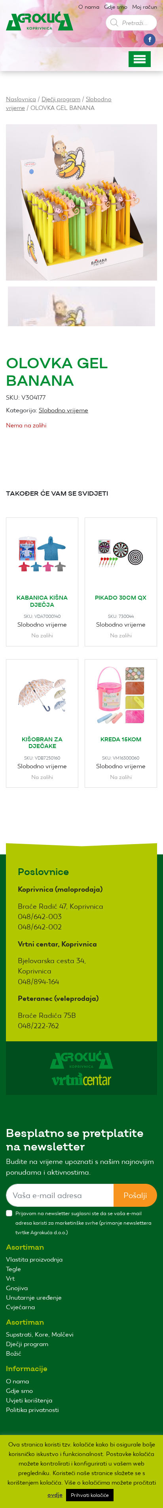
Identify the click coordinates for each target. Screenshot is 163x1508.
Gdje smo (115, 6)
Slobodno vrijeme (63, 410)
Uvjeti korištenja (29, 1400)
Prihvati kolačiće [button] (90, 1495)
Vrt (10, 1278)
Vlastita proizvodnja (34, 1259)
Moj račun (144, 6)
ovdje (55, 1495)
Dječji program (61, 99)
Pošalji (135, 1195)
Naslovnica (21, 99)
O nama (88, 6)
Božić (13, 1353)
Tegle (13, 1269)
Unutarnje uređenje (34, 1297)
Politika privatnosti (32, 1410)
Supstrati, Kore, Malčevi (40, 1334)
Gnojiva (17, 1288)
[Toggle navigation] (140, 59)
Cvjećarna (20, 1307)
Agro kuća (39, 27)
